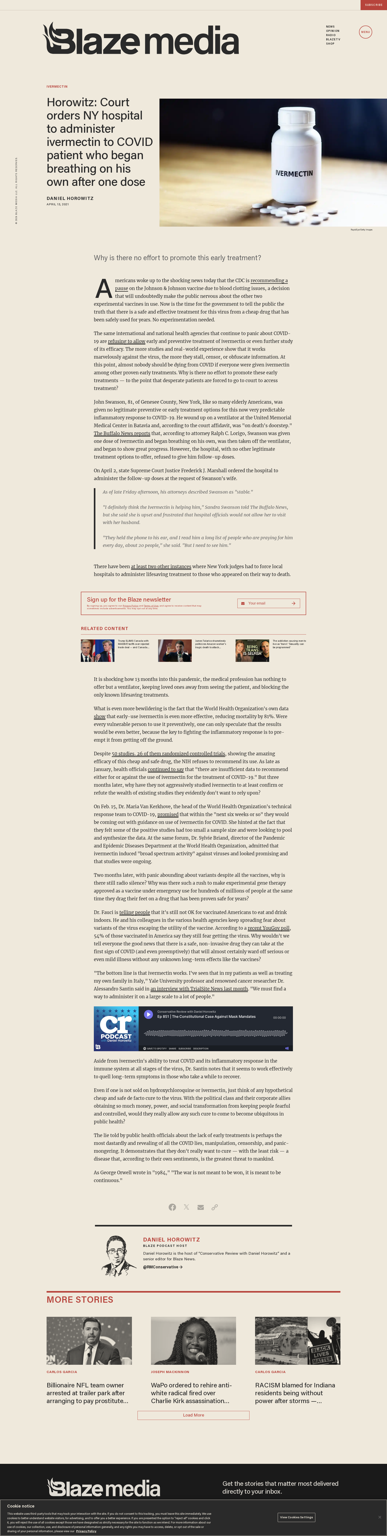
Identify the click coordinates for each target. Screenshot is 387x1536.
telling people (134, 912)
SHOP (330, 43)
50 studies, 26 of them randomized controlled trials (168, 753)
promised (167, 814)
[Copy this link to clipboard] (214, 1207)
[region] (193, 1517)
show (99, 716)
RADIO (331, 35)
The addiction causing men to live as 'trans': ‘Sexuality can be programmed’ (289, 644)
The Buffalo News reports (122, 433)
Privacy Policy (130, 606)
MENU (365, 32)
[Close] (380, 1517)
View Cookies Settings (296, 1517)
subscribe (374, 5)
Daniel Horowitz (70, 199)
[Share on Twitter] (186, 1207)
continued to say (166, 769)
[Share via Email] (200, 1207)
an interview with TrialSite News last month (199, 989)
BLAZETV (333, 39)
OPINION (333, 31)
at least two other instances (161, 566)
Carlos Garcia (62, 1372)
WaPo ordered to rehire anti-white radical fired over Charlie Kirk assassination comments (191, 1394)
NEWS (330, 26)
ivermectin (57, 87)
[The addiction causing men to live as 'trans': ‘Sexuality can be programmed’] (252, 650)
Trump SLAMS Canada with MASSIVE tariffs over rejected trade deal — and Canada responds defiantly (133, 644)
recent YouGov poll (269, 928)
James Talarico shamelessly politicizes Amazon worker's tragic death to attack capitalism (210, 644)
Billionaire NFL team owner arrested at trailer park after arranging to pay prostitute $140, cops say (86, 1394)
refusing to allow (126, 341)
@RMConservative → (163, 1267)
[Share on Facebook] (172, 1207)
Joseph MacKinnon (170, 1372)
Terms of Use (151, 606)
